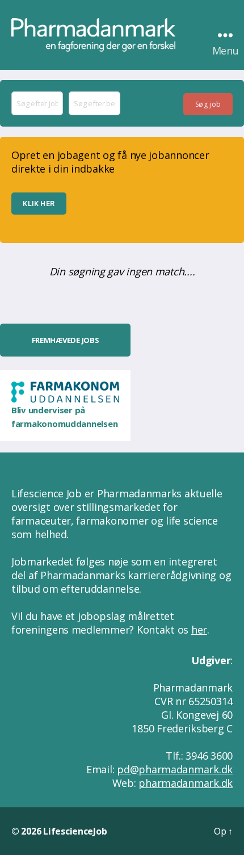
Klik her (38, 203)
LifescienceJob (75, 831)
